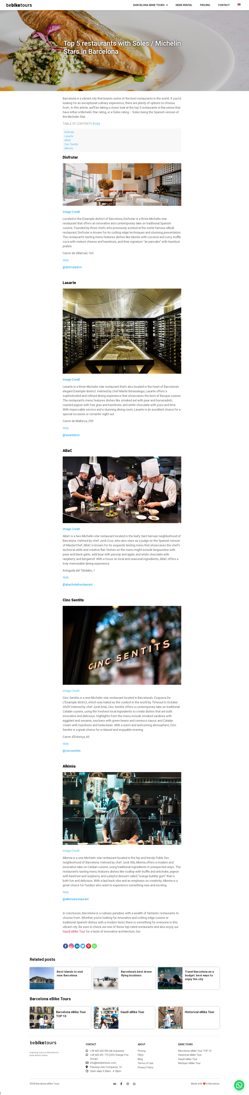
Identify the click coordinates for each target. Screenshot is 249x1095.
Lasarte (68, 136)
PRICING (205, 5)
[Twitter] (82, 946)
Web (66, 260)
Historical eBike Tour (199, 1012)
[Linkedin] (77, 946)
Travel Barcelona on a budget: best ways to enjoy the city (199, 975)
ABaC (67, 140)
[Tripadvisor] (114, 1084)
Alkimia (68, 148)
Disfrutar (69, 132)
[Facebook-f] (121, 1084)
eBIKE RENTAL (184, 5)
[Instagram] (128, 1084)
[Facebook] (65, 946)
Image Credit (71, 691)
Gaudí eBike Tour (74, 931)
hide (96, 123)
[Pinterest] (88, 946)
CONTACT (224, 5)
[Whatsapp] (134, 1084)
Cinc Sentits (71, 144)
